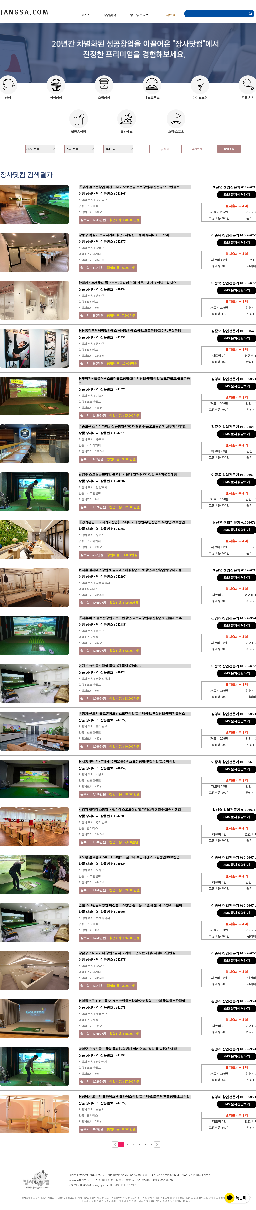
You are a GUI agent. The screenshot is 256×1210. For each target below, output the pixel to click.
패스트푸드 (152, 97)
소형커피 (104, 97)
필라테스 (127, 131)
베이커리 (56, 97)
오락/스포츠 (176, 131)
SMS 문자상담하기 (236, 194)
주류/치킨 (248, 97)
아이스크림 (200, 97)
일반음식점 (78, 131)
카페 (8, 97)
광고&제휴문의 (165, 1180)
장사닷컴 (24, 11)
